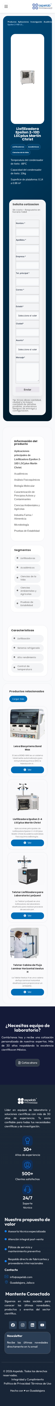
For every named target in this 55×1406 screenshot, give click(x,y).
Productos (12, 21)
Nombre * (20, 223)
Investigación (36, 21)
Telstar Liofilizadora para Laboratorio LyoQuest (27, 894)
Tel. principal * (22, 273)
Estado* (20, 306)
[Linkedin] (32, 1325)
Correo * (20, 289)
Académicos (49, 21)
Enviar (27, 389)
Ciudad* (20, 323)
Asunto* (20, 340)
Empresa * (21, 256)
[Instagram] (22, 1325)
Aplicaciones (23, 21)
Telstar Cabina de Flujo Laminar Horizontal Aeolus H (27, 968)
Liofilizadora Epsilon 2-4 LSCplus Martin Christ (27, 821)
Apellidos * (21, 240)
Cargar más (18, 698)
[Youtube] (42, 1325)
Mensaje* (20, 357)
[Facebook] (13, 1325)
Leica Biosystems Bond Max (28, 748)
